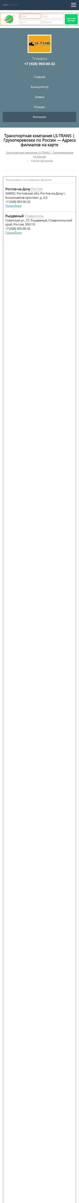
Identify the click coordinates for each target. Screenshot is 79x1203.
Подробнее (13, 206)
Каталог (10, 4)
